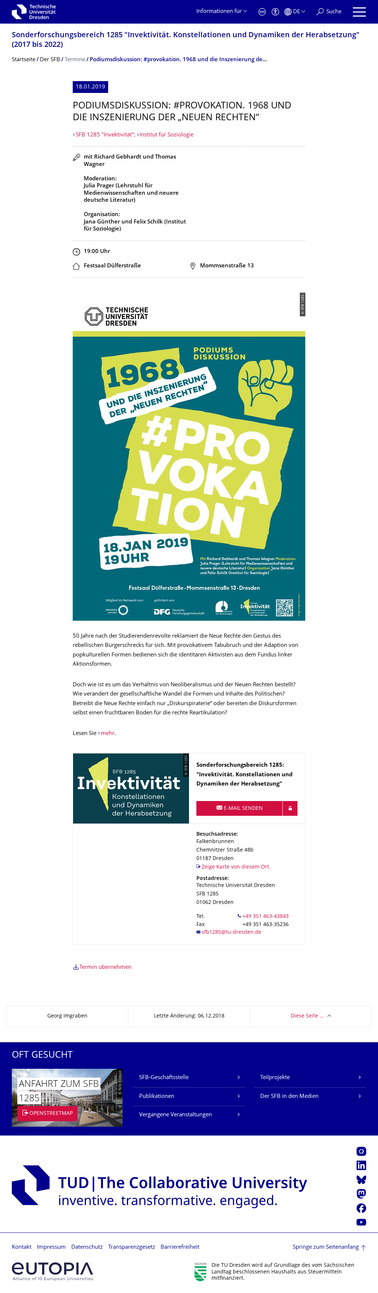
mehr (107, 733)
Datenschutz (87, 1247)
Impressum (51, 1247)
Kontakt (21, 1247)
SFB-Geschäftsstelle (164, 1078)
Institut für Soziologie (166, 135)
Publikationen (156, 1096)
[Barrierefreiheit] (275, 11)
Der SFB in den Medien (289, 1096)
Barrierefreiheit (180, 1247)
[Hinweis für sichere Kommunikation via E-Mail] (290, 808)
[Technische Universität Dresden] (34, 12)
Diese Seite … (307, 1016)
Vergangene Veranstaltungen (175, 1115)
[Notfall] (262, 11)
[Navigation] (359, 12)
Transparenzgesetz (131, 1247)
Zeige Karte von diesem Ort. (236, 867)
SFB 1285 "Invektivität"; (106, 135)
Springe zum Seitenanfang (326, 1247)
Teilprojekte (275, 1078)
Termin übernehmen (105, 967)
